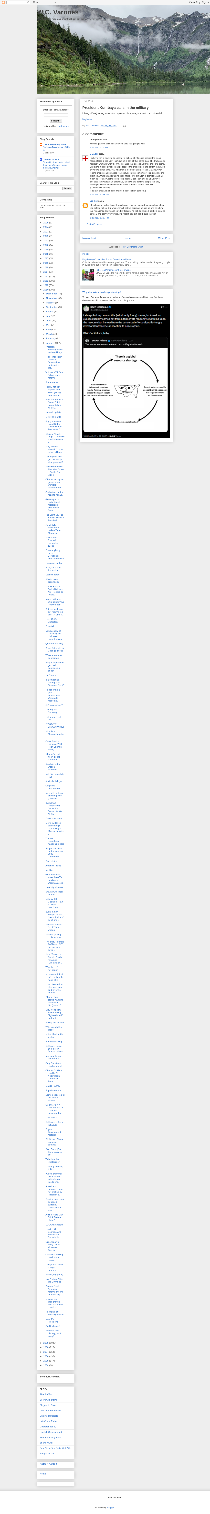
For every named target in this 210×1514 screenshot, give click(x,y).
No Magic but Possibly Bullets (54, 1313)
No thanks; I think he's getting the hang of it (54, 977)
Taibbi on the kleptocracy (52, 1160)
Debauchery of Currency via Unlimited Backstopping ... (54, 635)
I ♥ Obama (50, 675)
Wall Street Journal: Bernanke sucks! (51, 541)
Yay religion (51, 861)
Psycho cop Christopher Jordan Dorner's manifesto (106, 259)
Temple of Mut (51, 159)
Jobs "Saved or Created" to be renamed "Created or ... (54, 958)
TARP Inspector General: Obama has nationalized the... (53, 362)
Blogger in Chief (48, 1405)
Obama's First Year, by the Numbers (52, 757)
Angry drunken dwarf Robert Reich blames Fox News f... (53, 425)
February (51, 338)
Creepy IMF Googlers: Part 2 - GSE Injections (54, 903)
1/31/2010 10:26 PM (99, 194)
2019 (46, 249)
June (49, 320)
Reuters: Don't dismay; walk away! (53, 1333)
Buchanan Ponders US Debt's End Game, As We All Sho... (53, 808)
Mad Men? (51, 1117)
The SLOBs (46, 1394)
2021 (46, 240)
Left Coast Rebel (48, 1421)
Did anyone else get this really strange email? (54, 459)
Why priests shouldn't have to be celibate (54, 449)
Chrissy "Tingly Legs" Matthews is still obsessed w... (54, 438)
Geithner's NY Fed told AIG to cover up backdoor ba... (54, 1108)
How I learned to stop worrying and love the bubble (54, 988)
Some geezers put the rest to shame (54, 1097)
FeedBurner (62, 126)
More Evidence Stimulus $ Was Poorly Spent (54, 602)
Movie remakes (53, 416)
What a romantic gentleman (54, 656)
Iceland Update (53, 412)
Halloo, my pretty (54, 1274)
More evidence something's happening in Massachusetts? (54, 828)
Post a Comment (94, 224)
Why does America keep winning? (101, 292)
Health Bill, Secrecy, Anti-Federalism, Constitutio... (53, 1233)
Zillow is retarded (54, 818)
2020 (46, 245)
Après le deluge (53, 781)
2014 (46, 272)
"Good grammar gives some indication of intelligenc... (53, 1177)
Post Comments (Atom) (133, 247)
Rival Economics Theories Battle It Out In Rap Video (54, 470)
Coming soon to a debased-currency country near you (54, 1204)
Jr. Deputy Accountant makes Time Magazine (53, 528)
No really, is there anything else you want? (54, 796)
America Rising (53, 865)
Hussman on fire (54, 563)
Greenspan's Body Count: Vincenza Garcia (53, 1246)
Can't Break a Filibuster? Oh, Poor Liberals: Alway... (54, 745)
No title (49, 870)
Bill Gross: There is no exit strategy (54, 1142)
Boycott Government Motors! (53, 1132)
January (50, 343)
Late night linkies (54, 887)
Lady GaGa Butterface (52, 620)
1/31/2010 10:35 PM (99, 218)
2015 (46, 267)
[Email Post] (124, 125)
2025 (46, 222)
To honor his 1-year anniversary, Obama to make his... (53, 695)
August (50, 311)
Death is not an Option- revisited (53, 767)
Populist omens (53, 1090)
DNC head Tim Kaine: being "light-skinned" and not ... (54, 1013)
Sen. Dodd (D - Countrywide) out (53, 1152)
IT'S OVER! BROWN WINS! (54, 725)
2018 (46, 254)
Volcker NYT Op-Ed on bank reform (54, 375)
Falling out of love (54, 1022)
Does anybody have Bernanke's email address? (54, 554)
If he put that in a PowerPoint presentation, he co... (54, 403)
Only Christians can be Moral (53, 1064)
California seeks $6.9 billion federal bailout (54, 1049)
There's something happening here (54, 841)
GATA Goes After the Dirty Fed (54, 1280)
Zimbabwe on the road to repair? (54, 493)
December (52, 293)
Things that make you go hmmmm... (54, 1267)
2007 (46, 1352)
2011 (46, 285)
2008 (46, 1347)
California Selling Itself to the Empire (54, 1257)
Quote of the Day (54, 643)
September (52, 307)
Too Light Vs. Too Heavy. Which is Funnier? (54, 517)
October (50, 302)
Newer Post (89, 238)
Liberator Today (48, 1426)
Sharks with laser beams (54, 893)
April (48, 329)
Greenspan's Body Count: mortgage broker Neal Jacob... (53, 505)
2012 (46, 281)
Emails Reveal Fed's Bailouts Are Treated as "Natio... (54, 590)
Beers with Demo (48, 1399)
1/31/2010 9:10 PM (99, 147)
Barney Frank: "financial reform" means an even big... (54, 1290)
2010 (46, 289)
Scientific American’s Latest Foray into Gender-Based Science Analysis (56, 165)
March (49, 334)
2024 (46, 227)
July (48, 316)
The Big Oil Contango (51, 711)
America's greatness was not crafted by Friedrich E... (54, 1190)
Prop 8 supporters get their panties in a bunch (54, 666)
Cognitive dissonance (52, 787)
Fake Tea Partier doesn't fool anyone (113, 270)
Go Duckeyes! (52, 1326)
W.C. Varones (58, 12)
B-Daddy (94, 154)
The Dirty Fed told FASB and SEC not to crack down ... (54, 945)
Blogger (110, 1507)
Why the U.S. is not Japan (53, 968)
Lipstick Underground (51, 1432)
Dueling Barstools (49, 1415)
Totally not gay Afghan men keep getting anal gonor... (53, 390)
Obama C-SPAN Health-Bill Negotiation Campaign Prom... (53, 1076)
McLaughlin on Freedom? (53, 1057)
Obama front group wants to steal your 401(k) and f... (54, 1001)
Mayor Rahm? (52, 1085)
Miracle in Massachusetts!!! (54, 734)
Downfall (49, 626)
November (52, 298)
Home (127, 238)
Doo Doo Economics (50, 1410)
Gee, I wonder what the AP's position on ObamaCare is (54, 878)
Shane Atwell (46, 1442)
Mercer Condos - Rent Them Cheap (54, 927)
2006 (46, 1356)
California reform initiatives (54, 1123)
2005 (46, 1360)
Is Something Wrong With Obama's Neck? (54, 682)
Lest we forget (52, 574)
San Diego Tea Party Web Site (55, 1448)
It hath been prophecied (52, 580)
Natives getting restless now (53, 936)
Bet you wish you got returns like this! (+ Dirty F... (54, 612)
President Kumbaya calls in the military (54, 349)
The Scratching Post (54, 144)
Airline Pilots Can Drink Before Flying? (54, 1217)
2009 (46, 1343)
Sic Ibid (94, 201)
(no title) (86, 254)
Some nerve (51, 382)
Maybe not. (87, 119)
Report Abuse (48, 1463)
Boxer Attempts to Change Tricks (54, 649)
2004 (46, 1365)
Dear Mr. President (51, 1320)
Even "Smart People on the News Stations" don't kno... (54, 915)
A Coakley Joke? (54, 705)
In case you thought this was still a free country (54, 1303)
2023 (46, 231)
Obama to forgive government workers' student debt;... (54, 483)
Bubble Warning (53, 1041)
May (48, 325)
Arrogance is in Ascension (53, 569)
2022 (46, 236)
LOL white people (54, 1224)
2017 (46, 258)
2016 (46, 263)
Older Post (164, 238)
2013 (46, 276)
